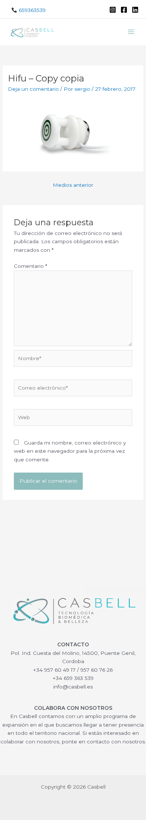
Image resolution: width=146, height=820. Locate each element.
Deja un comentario (33, 89)
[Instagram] (112, 9)
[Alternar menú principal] (131, 32)
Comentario (30, 266)
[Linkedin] (135, 9)
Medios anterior (73, 185)
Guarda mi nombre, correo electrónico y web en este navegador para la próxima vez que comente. (70, 451)
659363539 (31, 10)
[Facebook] (124, 9)
